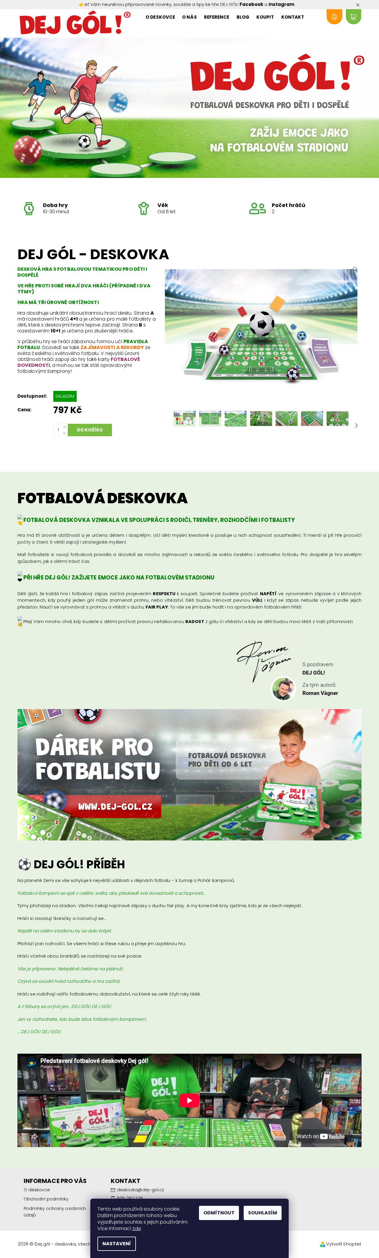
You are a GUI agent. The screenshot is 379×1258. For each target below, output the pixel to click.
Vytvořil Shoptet (344, 1244)
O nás (189, 17)
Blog (243, 17)
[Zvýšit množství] (65, 427)
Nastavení (116, 1243)
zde (136, 1228)
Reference (216, 17)
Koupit (265, 17)
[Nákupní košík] (353, 16)
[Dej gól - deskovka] (75, 23)
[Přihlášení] (334, 16)
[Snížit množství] (65, 433)
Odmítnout (219, 1212)
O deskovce (160, 17)
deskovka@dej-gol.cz (140, 1190)
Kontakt (292, 17)
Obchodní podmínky (46, 1199)
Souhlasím (262, 1212)
